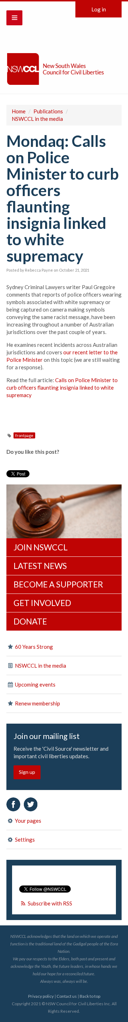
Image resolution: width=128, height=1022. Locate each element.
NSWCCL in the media (37, 118)
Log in (98, 9)
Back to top (90, 996)
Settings (24, 839)
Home (19, 111)
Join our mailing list (47, 736)
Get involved (42, 603)
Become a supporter (58, 584)
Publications (48, 111)
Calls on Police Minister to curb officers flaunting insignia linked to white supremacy (62, 387)
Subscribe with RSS (50, 903)
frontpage (24, 435)
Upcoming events (34, 684)
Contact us (67, 996)
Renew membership (37, 703)
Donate (30, 621)
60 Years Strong (33, 646)
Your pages (27, 820)
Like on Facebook (13, 804)
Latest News (40, 566)
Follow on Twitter (31, 804)
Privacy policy (41, 996)
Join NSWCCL (41, 547)
